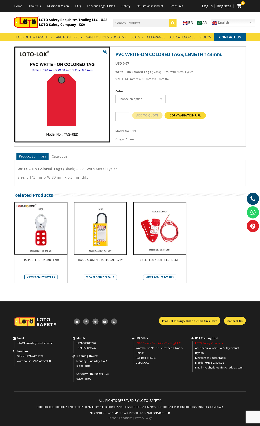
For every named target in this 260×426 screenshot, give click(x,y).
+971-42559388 (42, 361)
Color (119, 91)
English (223, 22)
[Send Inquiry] (253, 226)
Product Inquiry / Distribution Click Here (189, 321)
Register (224, 5)
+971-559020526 (86, 348)
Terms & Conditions (120, 418)
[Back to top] (248, 414)
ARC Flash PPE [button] (68, 37)
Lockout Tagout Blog (101, 6)
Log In (207, 5)
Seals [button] (136, 37)
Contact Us (235, 321)
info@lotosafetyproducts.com (35, 343)
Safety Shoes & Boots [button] (105, 37)
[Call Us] (253, 199)
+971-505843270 (86, 343)
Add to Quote (147, 115)
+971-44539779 (34, 356)
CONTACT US (230, 37)
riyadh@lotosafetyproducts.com (223, 367)
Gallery (125, 6)
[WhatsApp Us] (253, 212)
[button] (105, 52)
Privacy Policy (143, 418)
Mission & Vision (58, 6)
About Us (35, 6)
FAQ (78, 6)
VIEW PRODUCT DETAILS (41, 277)
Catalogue (59, 156)
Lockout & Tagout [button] (33, 37)
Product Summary (32, 156)
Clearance (156, 37)
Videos (205, 37)
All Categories (182, 37)
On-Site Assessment (150, 6)
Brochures (176, 6)
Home (18, 6)
